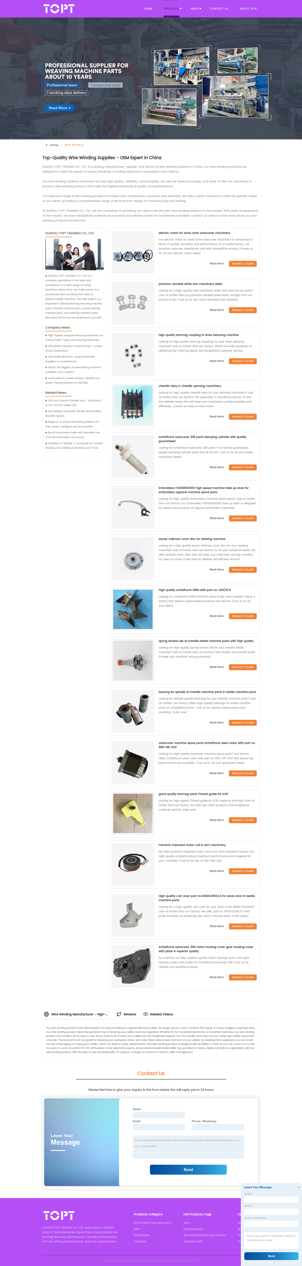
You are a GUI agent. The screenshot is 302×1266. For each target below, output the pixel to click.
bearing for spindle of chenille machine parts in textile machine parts (207, 692)
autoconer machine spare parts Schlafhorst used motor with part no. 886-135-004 (207, 745)
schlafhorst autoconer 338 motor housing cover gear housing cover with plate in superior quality (206, 949)
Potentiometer (193, 1229)
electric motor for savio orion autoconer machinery (194, 233)
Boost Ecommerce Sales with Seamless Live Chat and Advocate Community (72, 435)
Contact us (219, 8)
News (194, 8)
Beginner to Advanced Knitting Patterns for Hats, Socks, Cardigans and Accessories (72, 424)
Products (171, 8)
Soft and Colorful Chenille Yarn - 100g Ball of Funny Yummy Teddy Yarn (73, 403)
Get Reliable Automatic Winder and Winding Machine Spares (73, 413)
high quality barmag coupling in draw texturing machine (199, 335)
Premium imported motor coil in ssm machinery (192, 845)
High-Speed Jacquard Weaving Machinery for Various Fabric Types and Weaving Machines (74, 337)
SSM (136, 1229)
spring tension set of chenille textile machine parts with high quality (206, 641)
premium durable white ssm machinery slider (190, 284)
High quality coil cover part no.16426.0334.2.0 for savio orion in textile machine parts (207, 898)
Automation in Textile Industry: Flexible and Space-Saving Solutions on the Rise (72, 380)
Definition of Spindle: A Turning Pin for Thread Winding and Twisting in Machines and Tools (73, 445)
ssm (186, 1223)
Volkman (140, 1241)
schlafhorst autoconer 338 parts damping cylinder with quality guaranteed (202, 439)
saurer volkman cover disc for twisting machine (192, 539)
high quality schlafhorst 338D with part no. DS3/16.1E (195, 590)
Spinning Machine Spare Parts (204, 1235)
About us (247, 8)
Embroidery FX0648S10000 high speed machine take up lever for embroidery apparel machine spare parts (204, 490)
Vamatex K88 (193, 1241)
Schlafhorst (141, 1235)
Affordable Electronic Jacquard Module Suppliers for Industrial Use (70, 359)
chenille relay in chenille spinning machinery (190, 386)
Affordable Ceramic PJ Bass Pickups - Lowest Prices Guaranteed (73, 348)
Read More (217, 264)
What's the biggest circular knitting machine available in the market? (73, 369)
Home (148, 8)
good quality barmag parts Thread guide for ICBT (193, 794)
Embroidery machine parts (152, 1223)
